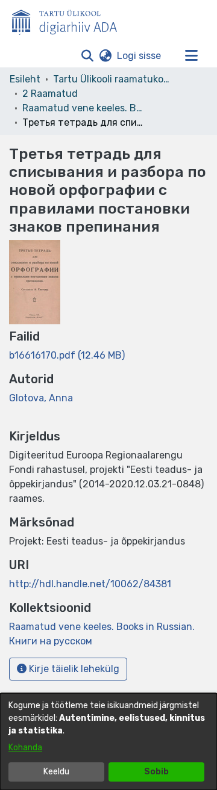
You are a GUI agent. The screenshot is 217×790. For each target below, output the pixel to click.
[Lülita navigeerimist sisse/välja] (191, 56)
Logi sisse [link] (139, 55)
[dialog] (108, 741)
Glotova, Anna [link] (41, 398)
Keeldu (56, 772)
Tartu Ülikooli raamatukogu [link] (113, 79)
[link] (67, 355)
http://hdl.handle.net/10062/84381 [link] (90, 584)
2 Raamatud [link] (50, 93)
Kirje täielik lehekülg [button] (73, 668)
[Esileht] (69, 20)
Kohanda (25, 747)
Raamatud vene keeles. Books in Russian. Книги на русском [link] (82, 108)
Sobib (156, 772)
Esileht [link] (25, 79)
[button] (87, 56)
